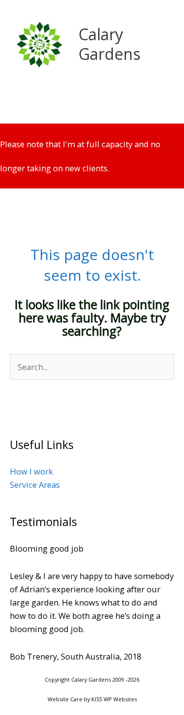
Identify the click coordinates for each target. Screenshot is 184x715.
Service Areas (35, 484)
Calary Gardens (109, 44)
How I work (31, 471)
